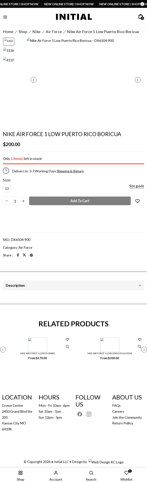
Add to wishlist (137, 201)
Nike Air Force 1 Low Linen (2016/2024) (109, 353)
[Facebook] (18, 255)
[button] (141, 16)
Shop (23, 31)
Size (6, 180)
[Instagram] (89, 414)
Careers (118, 411)
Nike (36, 31)
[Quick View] (67, 347)
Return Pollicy (122, 423)
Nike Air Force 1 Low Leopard (37, 353)
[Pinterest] (31, 255)
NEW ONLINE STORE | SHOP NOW (75, 3)
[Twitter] (24, 255)
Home (8, 31)
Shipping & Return (70, 171)
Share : (8, 255)
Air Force (54, 31)
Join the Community (127, 417)
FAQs (116, 405)
